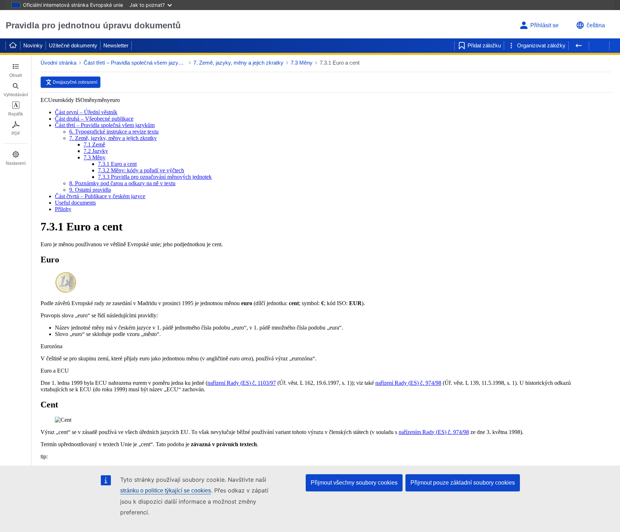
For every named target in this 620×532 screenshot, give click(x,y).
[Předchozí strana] (579, 45)
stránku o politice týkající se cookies (165, 490)
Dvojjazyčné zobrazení (75, 82)
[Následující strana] (599, 45)
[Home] (13, 45)
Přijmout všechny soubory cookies (354, 483)
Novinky (33, 45)
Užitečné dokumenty (73, 45)
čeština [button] (596, 25)
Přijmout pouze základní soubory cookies (462, 483)
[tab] (16, 70)
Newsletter (115, 45)
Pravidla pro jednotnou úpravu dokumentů (93, 25)
